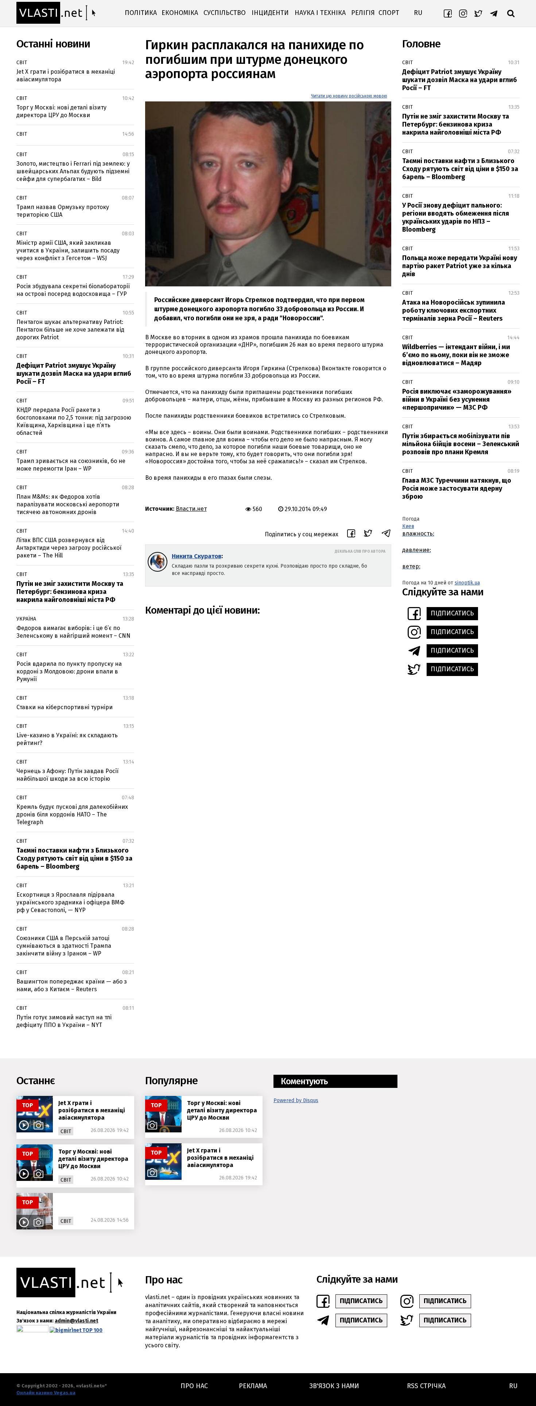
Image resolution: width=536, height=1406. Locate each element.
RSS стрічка (426, 1386)
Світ (21, 62)
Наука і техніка (320, 13)
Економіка (180, 13)
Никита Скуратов (196, 556)
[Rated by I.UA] (32, 1330)
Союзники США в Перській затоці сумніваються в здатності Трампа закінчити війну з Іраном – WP (63, 946)
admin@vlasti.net (76, 1321)
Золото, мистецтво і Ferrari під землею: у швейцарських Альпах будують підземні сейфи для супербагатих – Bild (73, 171)
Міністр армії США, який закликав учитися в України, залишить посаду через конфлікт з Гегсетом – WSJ (68, 250)
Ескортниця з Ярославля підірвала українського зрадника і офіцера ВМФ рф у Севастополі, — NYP (70, 902)
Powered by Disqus (295, 1100)
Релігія (363, 13)
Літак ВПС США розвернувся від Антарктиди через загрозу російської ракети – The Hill (68, 548)
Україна (26, 619)
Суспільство (224, 13)
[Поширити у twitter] (368, 534)
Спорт (388, 13)
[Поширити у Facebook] (351, 534)
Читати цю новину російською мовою (349, 96)
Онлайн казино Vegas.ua (45, 1392)
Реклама (253, 1386)
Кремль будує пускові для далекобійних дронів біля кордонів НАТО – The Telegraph (72, 814)
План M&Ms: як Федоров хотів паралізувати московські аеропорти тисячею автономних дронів (67, 504)
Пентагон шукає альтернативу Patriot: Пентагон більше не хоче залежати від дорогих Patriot (70, 329)
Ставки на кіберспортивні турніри (64, 707)
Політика (141, 13)
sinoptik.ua (467, 583)
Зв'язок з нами (334, 1386)
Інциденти (270, 13)
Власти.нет (191, 508)
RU (418, 13)
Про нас (194, 1386)
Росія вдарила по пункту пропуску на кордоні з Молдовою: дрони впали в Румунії (69, 671)
